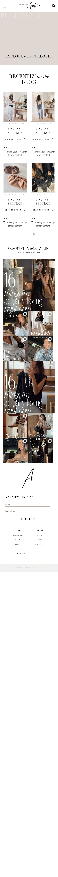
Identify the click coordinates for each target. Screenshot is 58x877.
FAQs (40, 558)
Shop (40, 549)
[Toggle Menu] (4, 7)
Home (17, 549)
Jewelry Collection (18, 558)
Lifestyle (17, 545)
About (40, 540)
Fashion (18, 554)
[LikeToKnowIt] (30, 528)
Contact (40, 545)
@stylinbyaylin (29, 252)
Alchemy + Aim (41, 577)
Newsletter (40, 554)
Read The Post (13, 139)
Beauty (18, 540)
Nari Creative (32, 577)
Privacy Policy (18, 563)
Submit (51, 520)
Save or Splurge (15, 124)
